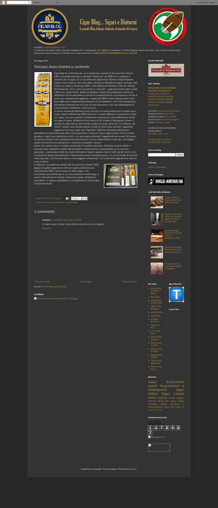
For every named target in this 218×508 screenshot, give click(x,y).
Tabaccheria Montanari (156, 361)
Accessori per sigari (169, 119)
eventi (152, 386)
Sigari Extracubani (166, 382)
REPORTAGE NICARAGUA (161, 96)
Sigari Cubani (172, 393)
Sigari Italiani (72, 202)
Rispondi (46, 228)
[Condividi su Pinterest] (85, 198)
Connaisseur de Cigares (168, 111)
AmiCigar (155, 297)
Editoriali (162, 397)
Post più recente (42, 282)
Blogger (133, 469)
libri (172, 407)
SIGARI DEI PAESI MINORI (160, 99)
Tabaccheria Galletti (156, 356)
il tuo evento (170, 116)
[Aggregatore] (157, 437)
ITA (149, 134)
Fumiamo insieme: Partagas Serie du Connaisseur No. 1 (173, 249)
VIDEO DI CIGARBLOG (159, 94)
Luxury (166, 407)
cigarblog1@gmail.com (54, 47)
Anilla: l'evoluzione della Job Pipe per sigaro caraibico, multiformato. (173, 218)
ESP (166, 134)
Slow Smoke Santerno (156, 338)
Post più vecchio (129, 282)
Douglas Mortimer (155, 320)
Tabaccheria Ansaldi (156, 350)
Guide (172, 397)
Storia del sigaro (167, 401)
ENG (155, 134)
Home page (86, 282)
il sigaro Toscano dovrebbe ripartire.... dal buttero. (174, 266)
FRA (161, 134)
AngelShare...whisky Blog (157, 301)
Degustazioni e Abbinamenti (55, 202)
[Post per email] (67, 198)
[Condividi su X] (79, 198)
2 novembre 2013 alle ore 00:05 (67, 220)
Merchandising (156, 410)
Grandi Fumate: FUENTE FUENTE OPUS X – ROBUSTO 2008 (173, 234)
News (152, 397)
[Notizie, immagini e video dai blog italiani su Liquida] (159, 451)
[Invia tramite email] (72, 198)
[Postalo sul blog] (76, 198)
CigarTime (155, 316)
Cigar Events (157, 312)
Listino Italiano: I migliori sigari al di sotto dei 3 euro (173, 200)
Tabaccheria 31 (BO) (156, 344)
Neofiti (164, 404)
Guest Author (168, 114)
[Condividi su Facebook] (82, 198)
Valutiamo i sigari (162, 122)
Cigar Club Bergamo (156, 307)
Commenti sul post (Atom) (55, 286)
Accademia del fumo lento (156, 291)
